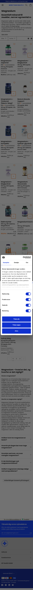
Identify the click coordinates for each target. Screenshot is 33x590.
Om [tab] (27, 262)
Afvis (16, 331)
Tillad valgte (16, 325)
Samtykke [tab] (6, 262)
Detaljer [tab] (16, 262)
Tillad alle (16, 319)
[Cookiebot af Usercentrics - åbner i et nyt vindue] (23, 257)
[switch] (28, 299)
